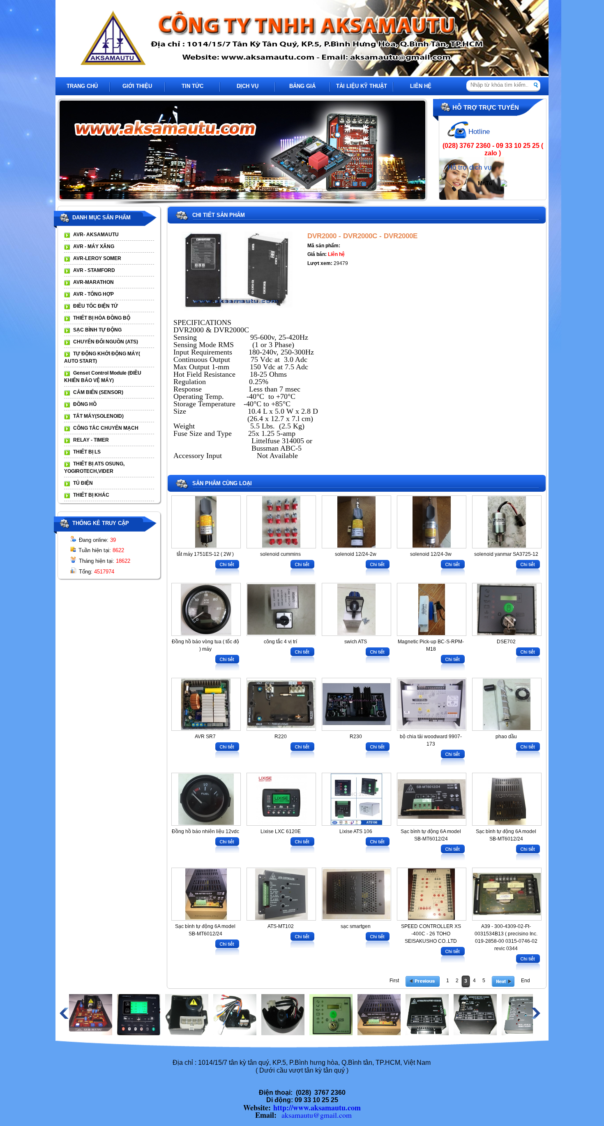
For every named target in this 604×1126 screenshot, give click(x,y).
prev (74, 150)
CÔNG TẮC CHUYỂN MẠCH (105, 428)
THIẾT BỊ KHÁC (91, 495)
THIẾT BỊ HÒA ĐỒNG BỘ (101, 318)
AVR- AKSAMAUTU (96, 234)
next (425, 150)
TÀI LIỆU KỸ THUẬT (361, 86)
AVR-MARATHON (93, 282)
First (394, 980)
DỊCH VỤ (247, 86)
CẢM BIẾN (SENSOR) (98, 392)
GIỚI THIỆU (137, 86)
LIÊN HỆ (420, 86)
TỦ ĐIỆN (83, 483)
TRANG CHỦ (82, 86)
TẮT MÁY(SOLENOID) (98, 416)
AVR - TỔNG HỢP (93, 294)
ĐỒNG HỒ (85, 404)
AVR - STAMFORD (94, 270)
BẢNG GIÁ (302, 86)
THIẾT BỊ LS (87, 452)
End (525, 980)
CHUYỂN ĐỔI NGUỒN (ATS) (105, 342)
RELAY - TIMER (91, 440)
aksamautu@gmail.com (316, 1115)
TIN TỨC (192, 86)
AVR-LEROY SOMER (97, 258)
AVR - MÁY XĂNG (93, 246)
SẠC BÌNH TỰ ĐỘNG (97, 330)
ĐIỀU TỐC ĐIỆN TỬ (95, 306)
